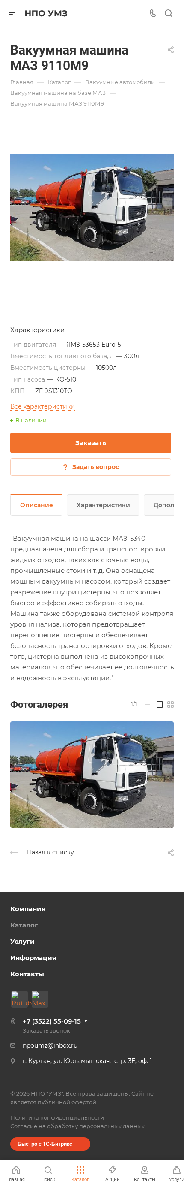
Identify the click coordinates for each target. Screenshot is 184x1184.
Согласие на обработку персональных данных (77, 1126)
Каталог (24, 925)
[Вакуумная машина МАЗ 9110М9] (92, 208)
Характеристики (103, 505)
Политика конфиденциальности (57, 1117)
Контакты (27, 974)
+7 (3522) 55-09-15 (52, 1021)
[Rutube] (19, 999)
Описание (36, 505)
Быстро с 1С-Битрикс (45, 1144)
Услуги (22, 941)
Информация (33, 958)
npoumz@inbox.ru (50, 1045)
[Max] (40, 999)
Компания (27, 909)
